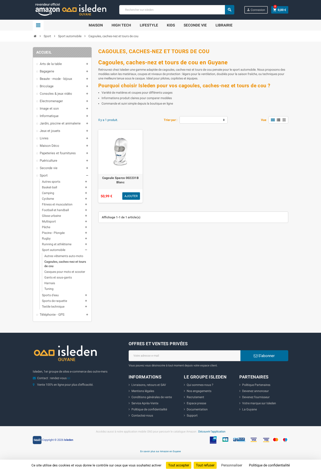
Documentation (197, 409)
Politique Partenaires (256, 385)
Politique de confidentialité (149, 409)
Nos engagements (199, 391)
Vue (263, 120)
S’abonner (266, 356)
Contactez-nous (142, 415)
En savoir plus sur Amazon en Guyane (160, 451)
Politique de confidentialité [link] (269, 465)
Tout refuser (205, 465)
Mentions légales (142, 391)
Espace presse (196, 403)
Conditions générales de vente (151, 397)
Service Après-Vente (144, 403)
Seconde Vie (195, 25)
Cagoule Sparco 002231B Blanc (120, 180)
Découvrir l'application (211, 431)
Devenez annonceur (255, 391)
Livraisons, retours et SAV (148, 385)
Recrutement (195, 397)
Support (192, 415)
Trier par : (170, 120)
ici (68, 378)
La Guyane (249, 409)
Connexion (256, 10)
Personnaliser (231, 465)
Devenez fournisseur (256, 397)
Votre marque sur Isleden (259, 403)
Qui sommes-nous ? (200, 385)
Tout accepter (178, 465)
